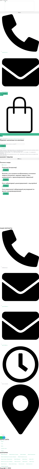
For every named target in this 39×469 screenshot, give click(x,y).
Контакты (2, 450)
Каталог (2, 446)
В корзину (2, 145)
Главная (2, 441)
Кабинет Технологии (17, 461)
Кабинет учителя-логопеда (13, 463)
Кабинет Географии (23, 454)
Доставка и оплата (4, 448)
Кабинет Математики (17, 459)
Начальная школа (21, 463)
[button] (19, 12)
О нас (2, 443)
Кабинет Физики (10, 138)
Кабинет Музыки (24, 459)
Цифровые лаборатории (4, 466)
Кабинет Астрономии (4, 454)
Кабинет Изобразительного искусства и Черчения (8, 456)
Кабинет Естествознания (31, 454)
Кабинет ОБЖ (31, 459)
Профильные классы (29, 463)
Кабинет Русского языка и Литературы (6, 461)
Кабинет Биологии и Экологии (13, 454)
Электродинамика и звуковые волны (18, 138)
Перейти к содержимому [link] (3, 0)
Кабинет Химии (31, 461)
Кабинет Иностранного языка (22, 456)
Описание (3, 148)
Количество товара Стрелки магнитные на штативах (7, 144)
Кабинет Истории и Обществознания (6, 459)
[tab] (20, 148)
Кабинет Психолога (4, 463)
